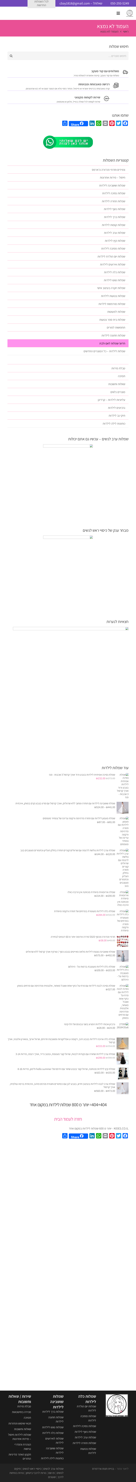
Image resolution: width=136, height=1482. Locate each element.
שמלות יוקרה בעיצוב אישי (111, 288)
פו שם (51, 1473)
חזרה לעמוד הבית (68, 1119)
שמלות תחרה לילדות (113, 201)
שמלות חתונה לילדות (113, 335)
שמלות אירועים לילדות (112, 264)
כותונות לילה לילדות (114, 423)
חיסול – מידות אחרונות (112, 177)
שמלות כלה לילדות (114, 272)
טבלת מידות (118, 368)
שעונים (52, 1477)
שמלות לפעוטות (116, 312)
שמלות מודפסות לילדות (112, 304)
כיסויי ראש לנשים (32, 1469)
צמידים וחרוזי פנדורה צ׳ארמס (108, 170)
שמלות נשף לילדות (114, 209)
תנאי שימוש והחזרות (19, 1423)
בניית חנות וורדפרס (103, 1469)
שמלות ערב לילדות (114, 233)
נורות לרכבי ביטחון (36, 1473)
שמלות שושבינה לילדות (112, 185)
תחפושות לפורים (116, 327)
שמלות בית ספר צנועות (112, 320)
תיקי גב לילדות (117, 415)
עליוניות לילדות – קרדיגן (111, 400)
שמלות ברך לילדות (114, 217)
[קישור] (129, 13)
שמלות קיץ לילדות (115, 241)
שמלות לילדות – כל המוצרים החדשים (104, 351)
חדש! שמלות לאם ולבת (112, 343)
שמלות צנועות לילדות (113, 296)
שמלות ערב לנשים (53, 1469)
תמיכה (121, 376)
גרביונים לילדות (116, 408)
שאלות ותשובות (116, 384)
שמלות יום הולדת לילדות (111, 256)
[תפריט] (118, 13)
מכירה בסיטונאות (21, 1412)
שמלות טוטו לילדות (114, 280)
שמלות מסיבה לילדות (113, 248)
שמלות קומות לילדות (113, 225)
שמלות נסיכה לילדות (113, 193)
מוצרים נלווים (117, 392)
